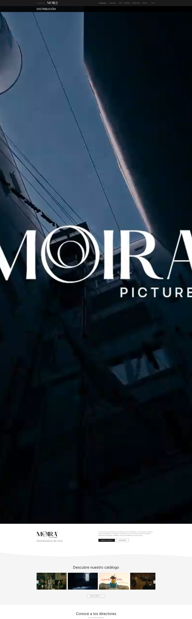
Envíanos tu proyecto (106, 540)
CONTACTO (144, 3)
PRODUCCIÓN (112, 3)
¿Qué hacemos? (122, 540)
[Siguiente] (155, 582)
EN (154, 3)
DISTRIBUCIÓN (102, 3)
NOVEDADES (127, 3)
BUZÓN (120, 3)
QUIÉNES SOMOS (136, 3)
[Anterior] (37, 582)
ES (152, 3)
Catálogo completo (94, 595)
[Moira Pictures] (52, 3)
